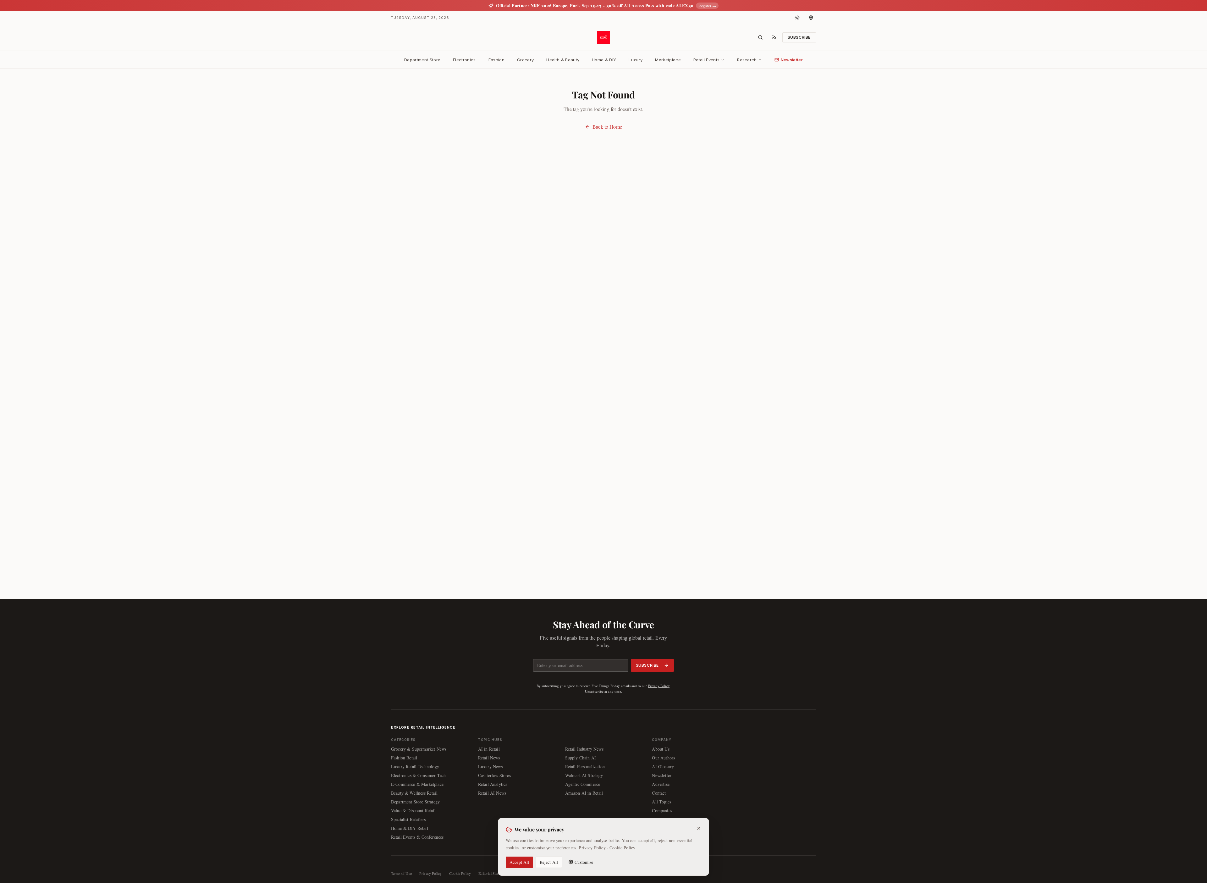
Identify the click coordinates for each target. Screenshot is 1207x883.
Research (747, 59)
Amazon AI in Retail (584, 793)
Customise (584, 862)
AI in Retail (489, 749)
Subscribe (799, 37)
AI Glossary (663, 766)
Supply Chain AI (580, 758)
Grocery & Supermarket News (418, 749)
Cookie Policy (622, 847)
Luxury (635, 59)
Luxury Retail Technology (415, 766)
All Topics (661, 802)
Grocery (525, 59)
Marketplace (668, 59)
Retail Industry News (584, 749)
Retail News (489, 758)
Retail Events (706, 59)
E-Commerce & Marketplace (417, 784)
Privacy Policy (659, 685)
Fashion (496, 59)
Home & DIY (604, 59)
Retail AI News (492, 793)
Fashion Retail (404, 758)
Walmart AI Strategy (584, 775)
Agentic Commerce (582, 784)
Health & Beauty (562, 59)
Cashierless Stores (494, 775)
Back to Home (607, 126)
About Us (660, 749)
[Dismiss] (698, 828)
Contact (659, 793)
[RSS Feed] (774, 37)
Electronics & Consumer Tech (418, 775)
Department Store (422, 59)
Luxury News (490, 766)
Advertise (660, 784)
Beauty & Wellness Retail (414, 793)
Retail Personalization (585, 766)
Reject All (549, 862)
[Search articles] (760, 37)
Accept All (519, 862)
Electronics (464, 59)
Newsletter (792, 59)
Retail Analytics (492, 784)
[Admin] (811, 18)
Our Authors (663, 758)
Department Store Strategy (415, 802)
